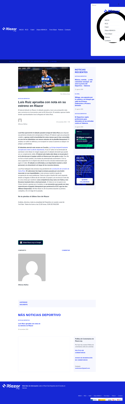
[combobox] (100, 5)
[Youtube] (93, 386)
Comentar (66, 250)
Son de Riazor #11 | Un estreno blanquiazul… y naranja (37, 61)
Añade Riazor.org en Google (32, 242)
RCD (26, 29)
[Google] (120, 386)
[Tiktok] (109, 386)
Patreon (60, 29)
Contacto (68, 29)
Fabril (32, 29)
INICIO (21, 29)
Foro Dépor (53, 29)
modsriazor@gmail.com (82, 368)
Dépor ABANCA (42, 29)
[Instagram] (98, 386)
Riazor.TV (12, 61)
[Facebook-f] (114, 386)
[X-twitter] (103, 386)
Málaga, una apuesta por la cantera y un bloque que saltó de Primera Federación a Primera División (84, 101)
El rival (77, 93)
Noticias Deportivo (24, 98)
